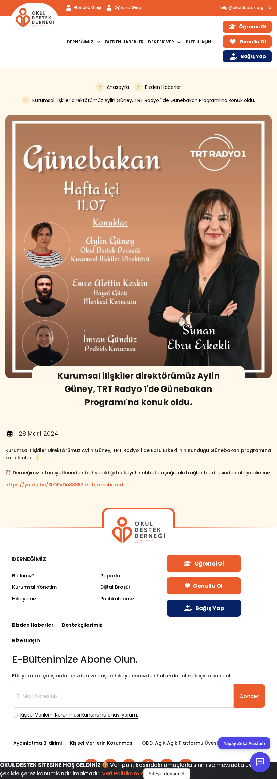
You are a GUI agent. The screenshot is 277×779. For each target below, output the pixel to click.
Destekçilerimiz (82, 625)
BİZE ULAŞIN (198, 42)
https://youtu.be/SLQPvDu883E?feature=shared (64, 484)
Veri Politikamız (122, 773)
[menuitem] (84, 42)
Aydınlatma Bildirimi (37, 742)
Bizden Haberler (33, 625)
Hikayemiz (24, 598)
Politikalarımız (117, 598)
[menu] (141, 41)
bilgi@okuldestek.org (241, 7)
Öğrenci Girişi (128, 7)
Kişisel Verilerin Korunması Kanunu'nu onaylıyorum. (79, 714)
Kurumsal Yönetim (34, 587)
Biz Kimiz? (23, 575)
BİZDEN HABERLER (124, 42)
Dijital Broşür (115, 587)
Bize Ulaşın (26, 640)
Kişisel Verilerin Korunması (102, 742)
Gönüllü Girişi (87, 7)
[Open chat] (260, 762)
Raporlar (111, 575)
